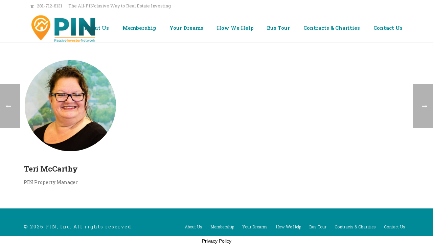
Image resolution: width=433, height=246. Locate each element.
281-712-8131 (49, 6)
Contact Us (388, 27)
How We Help (235, 27)
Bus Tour (278, 27)
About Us (96, 27)
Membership (139, 27)
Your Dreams (186, 27)
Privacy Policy (216, 241)
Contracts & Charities (331, 27)
